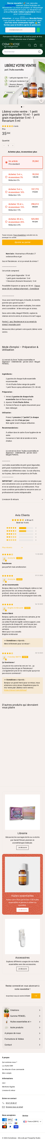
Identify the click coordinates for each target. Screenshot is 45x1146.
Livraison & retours (10, 499)
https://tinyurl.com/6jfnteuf (15, 690)
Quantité (6, 141)
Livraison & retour (8, 1090)
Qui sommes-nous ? (9, 1062)
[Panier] (35, 45)
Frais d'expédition (19, 235)
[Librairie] (22, 812)
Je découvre (22, 847)
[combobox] (22, 52)
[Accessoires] (22, 936)
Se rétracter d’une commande (13, 1069)
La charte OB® (7, 1066)
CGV (3, 1083)
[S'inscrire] (35, 995)
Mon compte (7, 1073)
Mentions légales (8, 1087)
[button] (8, 126)
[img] (7, 554)
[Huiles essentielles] (22, 874)
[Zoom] (41, 100)
